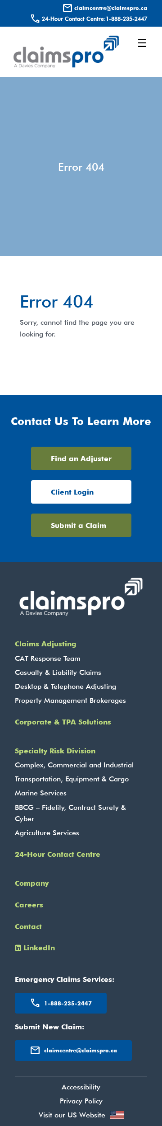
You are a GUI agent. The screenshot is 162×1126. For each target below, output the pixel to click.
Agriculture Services (47, 832)
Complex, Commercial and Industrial (74, 765)
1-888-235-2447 (61, 1003)
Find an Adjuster (81, 458)
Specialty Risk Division (55, 751)
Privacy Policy (81, 1101)
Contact (28, 926)
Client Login (72, 492)
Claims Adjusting (45, 644)
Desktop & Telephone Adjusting (65, 686)
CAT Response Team (48, 658)
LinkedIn (38, 948)
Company (32, 883)
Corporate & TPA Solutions (63, 722)
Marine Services (41, 793)
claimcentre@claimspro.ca (104, 8)
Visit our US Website (72, 1115)
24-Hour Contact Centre (57, 854)
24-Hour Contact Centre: (88, 19)
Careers (29, 905)
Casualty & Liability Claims (58, 672)
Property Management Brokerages (70, 700)
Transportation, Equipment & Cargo (72, 779)
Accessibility (81, 1087)
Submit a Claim (78, 525)
